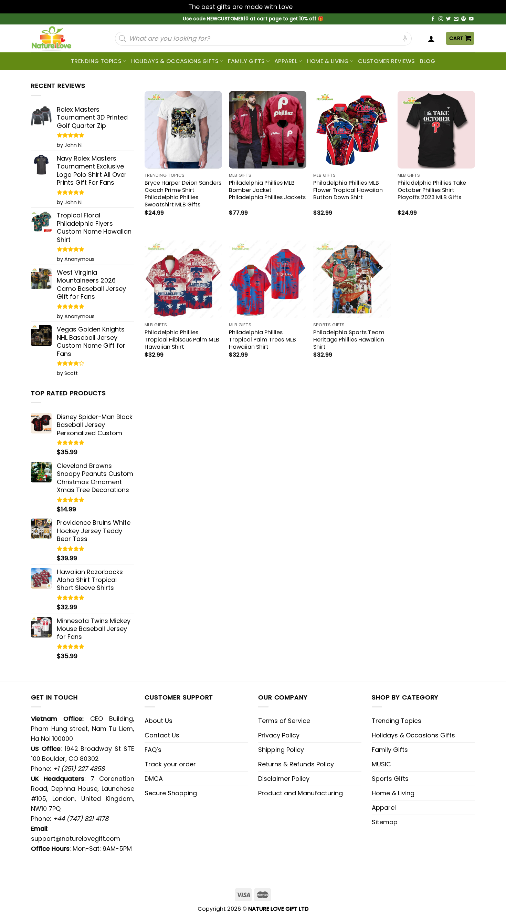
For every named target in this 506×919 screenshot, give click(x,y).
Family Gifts (246, 61)
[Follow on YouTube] (471, 19)
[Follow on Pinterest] (463, 19)
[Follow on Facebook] (433, 19)
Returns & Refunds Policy (296, 764)
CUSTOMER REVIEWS (386, 61)
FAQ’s (153, 749)
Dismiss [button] (306, 6)
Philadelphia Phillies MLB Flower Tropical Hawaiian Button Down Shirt (348, 190)
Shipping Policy (281, 749)
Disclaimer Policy (283, 778)
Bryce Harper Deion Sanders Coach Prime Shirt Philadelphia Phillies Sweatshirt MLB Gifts (183, 193)
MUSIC (381, 764)
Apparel (285, 61)
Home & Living (328, 61)
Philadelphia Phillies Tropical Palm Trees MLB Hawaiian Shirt (262, 339)
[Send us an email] (456, 19)
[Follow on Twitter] (448, 19)
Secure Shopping (171, 793)
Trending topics (96, 61)
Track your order (170, 764)
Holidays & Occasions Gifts (175, 61)
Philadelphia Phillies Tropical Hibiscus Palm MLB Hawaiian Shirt (182, 339)
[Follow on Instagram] (441, 19)
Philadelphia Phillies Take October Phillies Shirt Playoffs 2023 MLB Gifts (432, 190)
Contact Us (162, 735)
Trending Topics (396, 720)
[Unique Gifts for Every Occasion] (59, 38)
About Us (158, 720)
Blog (427, 61)
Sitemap (385, 822)
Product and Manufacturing (300, 793)
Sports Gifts (390, 778)
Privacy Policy (278, 735)
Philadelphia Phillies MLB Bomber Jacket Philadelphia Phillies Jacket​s (267, 190)
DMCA (154, 778)
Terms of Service (284, 720)
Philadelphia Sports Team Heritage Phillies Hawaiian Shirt (348, 339)
